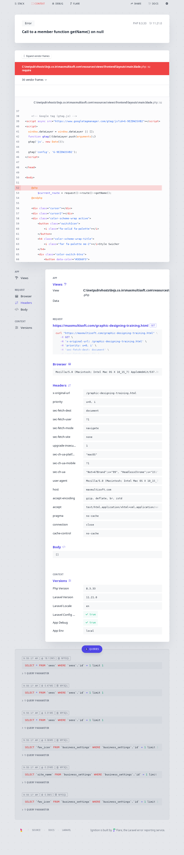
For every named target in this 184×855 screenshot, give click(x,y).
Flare (119, 830)
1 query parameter (36, 673)
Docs (51, 830)
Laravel (66, 830)
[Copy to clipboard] (158, 333)
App (17, 271)
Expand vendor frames (38, 56)
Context (20, 321)
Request (20, 290)
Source (36, 830)
